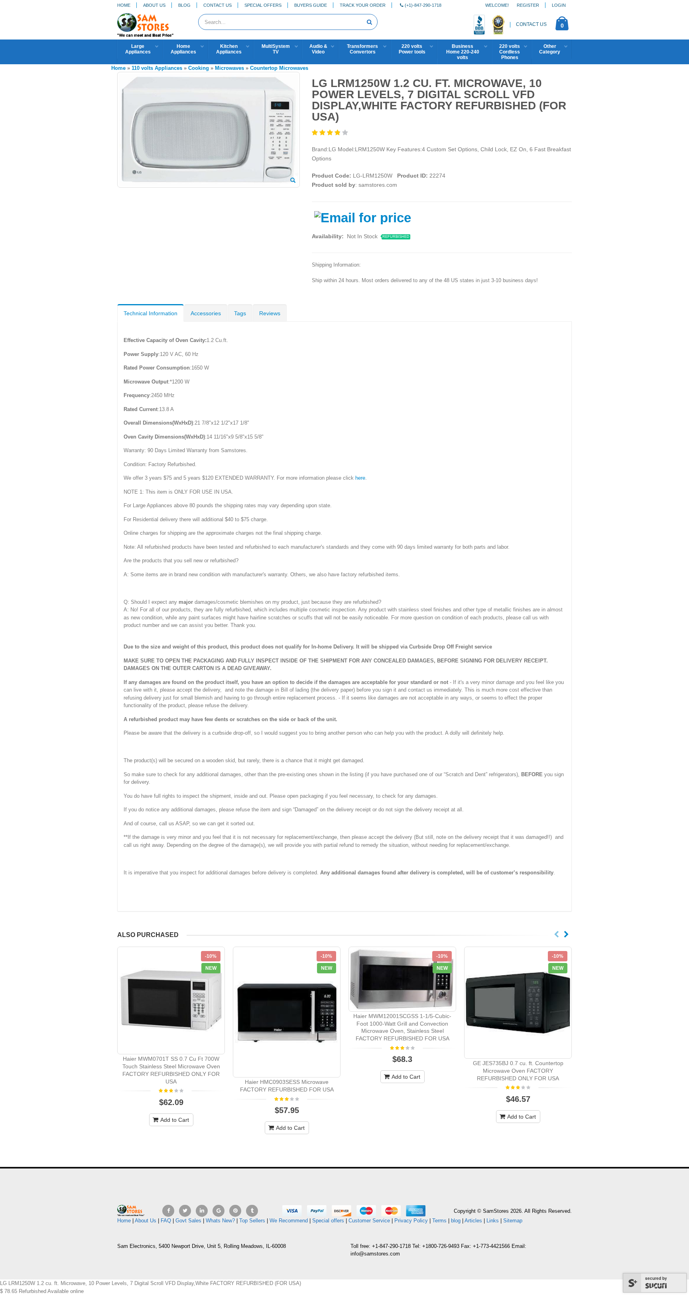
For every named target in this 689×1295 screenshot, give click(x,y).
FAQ (166, 1221)
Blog (184, 5)
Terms (440, 1221)
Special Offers (263, 5)
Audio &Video (318, 49)
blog (456, 1221)
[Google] (218, 1211)
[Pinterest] (235, 1211)
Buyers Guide (310, 5)
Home (123, 5)
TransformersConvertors (362, 49)
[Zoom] (292, 181)
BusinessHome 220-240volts (462, 51)
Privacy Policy (411, 1221)
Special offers (328, 1221)
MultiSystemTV (276, 49)
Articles (473, 1221)
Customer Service (369, 1221)
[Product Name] (171, 1000)
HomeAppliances (183, 49)
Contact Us (217, 5)
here (360, 478)
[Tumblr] (252, 1211)
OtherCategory (549, 49)
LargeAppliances (138, 49)
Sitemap (512, 1221)
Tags (240, 313)
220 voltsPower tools (412, 49)
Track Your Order (363, 5)
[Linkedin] (202, 1211)
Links (492, 1221)
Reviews (269, 313)
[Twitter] (185, 1211)
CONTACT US (531, 24)
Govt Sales (188, 1221)
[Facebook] (168, 1211)
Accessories (206, 313)
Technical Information (150, 313)
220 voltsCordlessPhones (509, 51)
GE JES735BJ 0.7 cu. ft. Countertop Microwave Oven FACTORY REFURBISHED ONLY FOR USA (518, 1070)
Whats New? (220, 1221)
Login (559, 5)
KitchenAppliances (229, 49)
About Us (154, 5)
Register (528, 5)
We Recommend (289, 1221)
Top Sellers (252, 1221)
